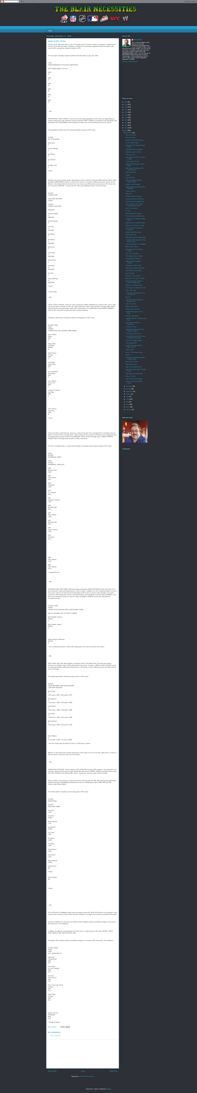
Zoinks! (128, 175)
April (127, 404)
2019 (126, 104)
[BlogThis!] (63, 1027)
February (129, 409)
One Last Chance (131, 135)
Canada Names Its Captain (134, 213)
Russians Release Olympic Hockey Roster (134, 181)
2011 (126, 125)
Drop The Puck (130, 177)
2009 (126, 130)
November (129, 386)
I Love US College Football (133, 340)
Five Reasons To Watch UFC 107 (135, 288)
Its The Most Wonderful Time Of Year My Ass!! (135, 293)
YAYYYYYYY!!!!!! (131, 304)
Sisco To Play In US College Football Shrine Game (134, 204)
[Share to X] (65, 1027)
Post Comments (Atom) (87, 1076)
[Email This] (61, 1027)
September (129, 391)
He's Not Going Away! (132, 316)
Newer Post (52, 1071)
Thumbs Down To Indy (132, 161)
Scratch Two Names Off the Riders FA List (134, 346)
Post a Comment (55, 1035)
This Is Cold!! (130, 349)
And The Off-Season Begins (134, 379)
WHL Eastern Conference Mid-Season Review (135, 169)
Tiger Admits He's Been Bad (134, 373)
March (128, 407)
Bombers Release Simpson (134, 196)
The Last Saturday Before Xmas (135, 216)
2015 (126, 115)
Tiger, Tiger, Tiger (131, 290)
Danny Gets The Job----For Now (135, 278)
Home (50, 31)
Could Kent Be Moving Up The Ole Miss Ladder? (135, 330)
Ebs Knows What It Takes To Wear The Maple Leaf (134, 281)
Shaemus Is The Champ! (133, 276)
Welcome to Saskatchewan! (134, 285)
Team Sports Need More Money (135, 268)
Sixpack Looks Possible (133, 184)
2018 (126, 107)
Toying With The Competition (134, 149)
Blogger (109, 1089)
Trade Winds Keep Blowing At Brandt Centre (134, 300)
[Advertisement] (82, 1054)
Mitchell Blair (138, 39)
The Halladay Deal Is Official (134, 256)
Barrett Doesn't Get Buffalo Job (135, 201)
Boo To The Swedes (132, 208)
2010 (126, 128)
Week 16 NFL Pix (131, 172)
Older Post (113, 1071)
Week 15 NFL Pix (131, 234)
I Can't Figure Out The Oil (133, 333)
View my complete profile (129, 61)
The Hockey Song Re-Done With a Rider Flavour (135, 358)
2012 (126, 122)
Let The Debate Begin (132, 142)
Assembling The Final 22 (133, 258)
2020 (126, 102)
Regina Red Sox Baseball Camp (135, 223)
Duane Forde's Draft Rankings (134, 140)
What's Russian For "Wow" (133, 152)
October (128, 389)
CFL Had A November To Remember (133, 323)
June (127, 399)
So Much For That (131, 327)
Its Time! (128, 211)
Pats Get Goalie (130, 137)
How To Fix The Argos (132, 253)
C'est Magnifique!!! (131, 343)
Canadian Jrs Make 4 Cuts (133, 265)
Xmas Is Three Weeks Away (134, 352)
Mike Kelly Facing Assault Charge (136, 237)
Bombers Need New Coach (134, 232)
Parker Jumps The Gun (132, 309)
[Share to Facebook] (67, 1027)
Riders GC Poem (131, 376)
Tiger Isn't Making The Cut (133, 367)
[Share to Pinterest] (69, 1027)
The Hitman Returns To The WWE (136, 244)
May (127, 402)
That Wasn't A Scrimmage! (133, 270)
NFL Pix (128, 297)
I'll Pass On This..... (131, 154)
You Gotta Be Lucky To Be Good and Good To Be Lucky (135, 337)
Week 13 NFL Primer (132, 361)
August (128, 394)
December (129, 132)
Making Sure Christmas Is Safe (135, 225)
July (127, 396)
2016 (126, 112)
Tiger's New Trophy (131, 364)
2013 (126, 120)
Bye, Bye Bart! (130, 273)
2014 (126, 117)
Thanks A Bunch (130, 191)
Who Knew (129, 193)
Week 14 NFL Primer (132, 306)
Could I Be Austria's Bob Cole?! (135, 199)
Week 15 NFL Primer (132, 246)
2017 (126, 109)
